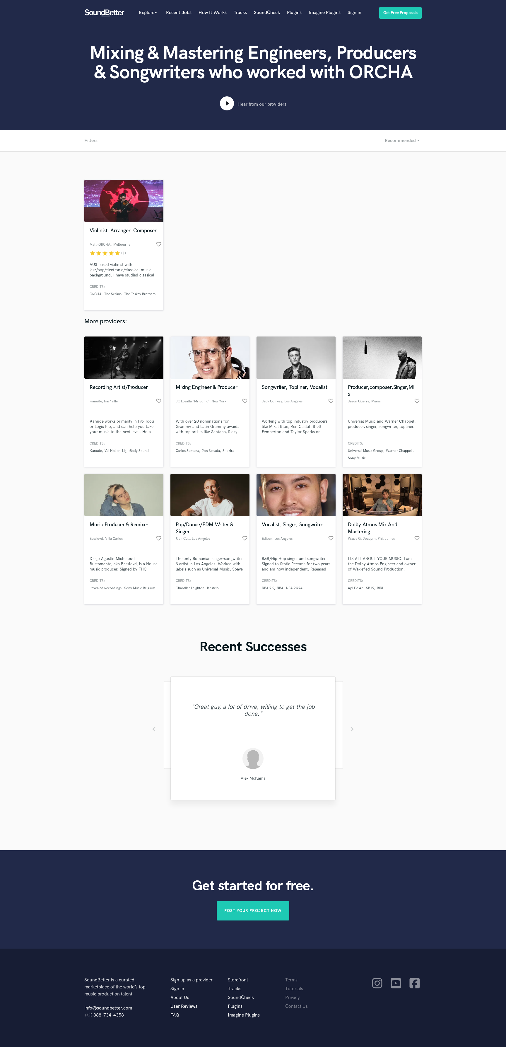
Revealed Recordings (106, 588)
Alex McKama (253, 778)
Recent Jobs (179, 13)
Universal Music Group (365, 451)
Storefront (238, 980)
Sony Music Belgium (139, 588)
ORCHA (96, 294)
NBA (280, 588)
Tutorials (294, 989)
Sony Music (357, 458)
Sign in (354, 13)
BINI (380, 588)
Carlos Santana (187, 451)
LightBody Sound (135, 451)
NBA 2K (268, 588)
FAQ (174, 1015)
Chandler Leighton (190, 588)
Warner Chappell (399, 451)
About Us (179, 997)
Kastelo (213, 588)
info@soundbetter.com (108, 1008)
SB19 (370, 588)
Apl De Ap (355, 588)
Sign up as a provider (191, 980)
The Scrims (113, 294)
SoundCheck (267, 13)
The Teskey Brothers (139, 294)
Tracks (240, 13)
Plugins (294, 13)
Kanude (96, 451)
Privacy (292, 997)
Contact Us (296, 1006)
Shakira (228, 451)
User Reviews (183, 1006)
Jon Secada (211, 451)
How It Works (213, 13)
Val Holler (112, 451)
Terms (291, 980)
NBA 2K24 (294, 588)
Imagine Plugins (325, 13)
